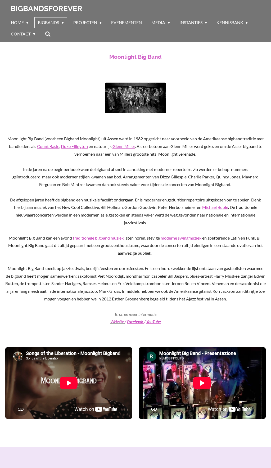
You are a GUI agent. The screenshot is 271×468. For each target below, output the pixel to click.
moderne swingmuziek (181, 237)
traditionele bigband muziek (98, 237)
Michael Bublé (215, 207)
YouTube (153, 321)
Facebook (135, 321)
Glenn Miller (123, 146)
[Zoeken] (47, 33)
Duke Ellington (74, 146)
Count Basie (48, 146)
